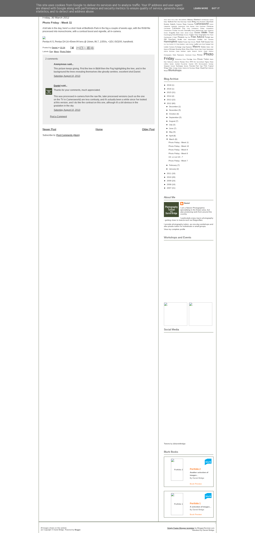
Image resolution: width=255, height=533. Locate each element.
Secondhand (200, 62)
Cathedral (174, 26)
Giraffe (180, 39)
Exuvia (186, 35)
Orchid (200, 51)
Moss (192, 49)
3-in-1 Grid (174, 20)
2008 (169, 184)
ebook (187, 33)
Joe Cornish (170, 44)
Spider (172, 64)
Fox (189, 37)
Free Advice (197, 37)
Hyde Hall (200, 42)
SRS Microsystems (201, 64)
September (174, 117)
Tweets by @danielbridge (175, 444)
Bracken (166, 24)
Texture (186, 66)
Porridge (189, 59)
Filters (196, 35)
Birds (194, 22)
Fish (208, 35)
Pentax (200, 55)
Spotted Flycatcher (181, 64)
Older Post (148, 129)
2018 (169, 85)
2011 (169, 173)
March (172, 139)
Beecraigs (184, 22)
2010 (169, 177)
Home (99, 129)
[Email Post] (71, 48)
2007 (169, 188)
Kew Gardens (181, 44)
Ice (165, 44)
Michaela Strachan (175, 49)
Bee (179, 22)
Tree (205, 66)
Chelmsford (181, 26)
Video (170, 68)
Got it (216, 8)
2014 (169, 96)
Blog (198, 22)
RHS (191, 62)
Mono (56, 51)
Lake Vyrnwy (189, 44)
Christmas (210, 26)
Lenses (208, 44)
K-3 (175, 44)
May (171, 132)
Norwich (194, 51)
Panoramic (180, 55)
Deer (205, 30)
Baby (165, 22)
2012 (165, 20)
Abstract (197, 19)
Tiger (201, 66)
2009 (169, 181)
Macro (196, 46)
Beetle (189, 22)
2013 (169, 20)
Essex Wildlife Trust (204, 32)
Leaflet (196, 44)
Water (198, 68)
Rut (195, 62)
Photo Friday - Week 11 (179, 142)
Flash (211, 35)
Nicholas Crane (174, 51)
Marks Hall (209, 47)
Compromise (168, 30)
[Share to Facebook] (89, 48)
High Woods (191, 42)
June (171, 128)
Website (210, 68)
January (173, 169)
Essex (191, 33)
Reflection (170, 62)
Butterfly (172, 24)
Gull (205, 39)
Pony (184, 59)
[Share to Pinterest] (92, 48)
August (172, 121)
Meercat (166, 49)
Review (182, 62)
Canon (211, 24)
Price (194, 59)
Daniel (55, 48)
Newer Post (49, 129)
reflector (176, 62)
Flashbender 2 (168, 37)
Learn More (201, 8)
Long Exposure (187, 47)
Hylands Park (209, 42)
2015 (169, 92)
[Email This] (78, 48)
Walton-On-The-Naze (189, 68)
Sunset (173, 66)
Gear (212, 37)
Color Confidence (192, 28)
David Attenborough (197, 30)
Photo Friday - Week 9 (178, 150)
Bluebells (203, 22)
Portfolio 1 (195, 503)
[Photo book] (208, 464)
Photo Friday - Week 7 (178, 161)
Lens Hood (202, 44)
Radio (211, 59)
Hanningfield (170, 41)
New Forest (202, 49)
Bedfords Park (172, 22)
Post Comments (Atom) (68, 135)
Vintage (175, 68)
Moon (188, 49)
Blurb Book (210, 22)
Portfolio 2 (195, 469)
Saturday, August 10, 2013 (67, 76)
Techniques (179, 66)
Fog (51, 51)
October (173, 114)
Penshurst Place (190, 55)
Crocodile (181, 30)
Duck (177, 33)
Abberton (190, 20)
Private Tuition (203, 59)
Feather (191, 35)
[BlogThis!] (81, 48)
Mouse (197, 49)
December (173, 107)
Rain (165, 62)
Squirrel (191, 64)
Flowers (181, 37)
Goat (185, 39)
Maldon (203, 47)
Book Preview (196, 484)
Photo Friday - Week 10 (179, 146)
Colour (202, 28)
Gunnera (210, 39)
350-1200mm (182, 20)
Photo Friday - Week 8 (178, 153)
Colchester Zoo (178, 28)
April (171, 136)
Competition (209, 28)
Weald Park (204, 68)
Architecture (205, 20)
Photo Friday (65, 51)
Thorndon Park (194, 66)
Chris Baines (190, 26)
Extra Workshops (178, 35)
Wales (180, 68)
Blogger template (186, 528)
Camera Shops (181, 24)
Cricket (174, 30)
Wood (166, 71)
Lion (212, 44)
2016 (169, 89)
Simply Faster (173, 528)
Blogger (77, 530)
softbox (166, 64)
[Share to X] (85, 48)
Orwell (205, 51)
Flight (175, 37)
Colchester (167, 28)
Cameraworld (202, 24)
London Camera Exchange (172, 47)
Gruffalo (199, 39)
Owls (174, 55)
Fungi (207, 37)
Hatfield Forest (182, 42)
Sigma (207, 62)
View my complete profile (174, 229)
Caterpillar (167, 26)
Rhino (187, 62)
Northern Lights (186, 51)
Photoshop (178, 59)
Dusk (182, 33)
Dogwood (210, 30)
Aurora (211, 20)
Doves (166, 33)
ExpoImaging (168, 35)
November (173, 110)
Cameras (190, 24)
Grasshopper (192, 39)
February (173, 165)
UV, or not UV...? (176, 157)
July (171, 125)
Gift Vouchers (170, 39)
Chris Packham (201, 26)
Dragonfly (172, 33)
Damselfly (187, 30)
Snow (211, 62)
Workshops (174, 70)
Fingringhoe (202, 35)
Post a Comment (58, 116)
